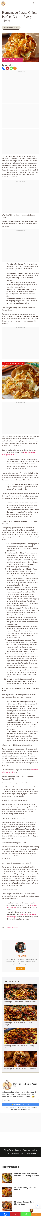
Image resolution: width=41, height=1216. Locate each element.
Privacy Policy (8, 1150)
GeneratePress (31, 1153)
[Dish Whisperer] (3, 3)
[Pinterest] (7, 68)
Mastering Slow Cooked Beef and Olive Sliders (20, 1068)
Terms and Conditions (30, 1150)
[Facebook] (3, 68)
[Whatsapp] (11, 68)
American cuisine (12, 927)
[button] (33, 3)
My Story (20, 968)
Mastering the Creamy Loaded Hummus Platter (19, 1002)
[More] (15, 68)
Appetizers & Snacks (12, 59)
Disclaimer (18, 1150)
